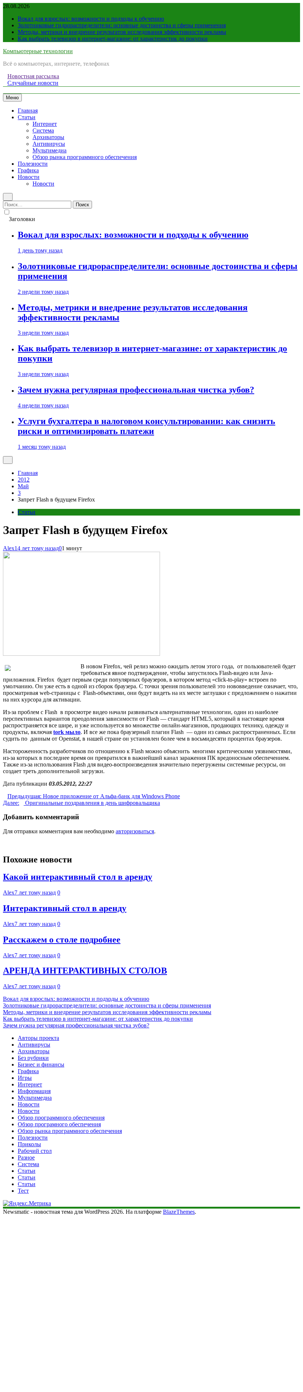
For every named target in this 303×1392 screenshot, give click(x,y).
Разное (26, 1157)
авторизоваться (135, 831)
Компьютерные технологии (38, 51)
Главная (28, 110)
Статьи (26, 117)
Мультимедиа (50, 150)
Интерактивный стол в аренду (64, 908)
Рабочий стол (35, 1151)
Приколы (29, 1144)
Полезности (33, 164)
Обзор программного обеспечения (61, 1117)
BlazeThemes (179, 1212)
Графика (28, 170)
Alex (8, 548)
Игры (25, 1078)
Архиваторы (48, 137)
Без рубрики (33, 1058)
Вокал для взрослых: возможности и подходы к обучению (91, 18)
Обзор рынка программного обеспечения (85, 157)
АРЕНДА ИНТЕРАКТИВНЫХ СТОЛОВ (85, 970)
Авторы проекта (38, 1038)
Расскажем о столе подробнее (61, 939)
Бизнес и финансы (41, 1064)
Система (43, 130)
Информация (34, 1091)
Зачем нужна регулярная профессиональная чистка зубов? (136, 389)
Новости (29, 177)
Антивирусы (49, 144)
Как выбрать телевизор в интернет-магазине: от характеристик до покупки (113, 38)
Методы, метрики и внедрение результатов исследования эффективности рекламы (122, 32)
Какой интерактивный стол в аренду (77, 877)
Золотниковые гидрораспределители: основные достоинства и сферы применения (122, 25)
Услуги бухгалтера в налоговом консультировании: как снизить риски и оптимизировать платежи (146, 426)
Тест (23, 1191)
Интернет (45, 124)
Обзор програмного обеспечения (59, 1124)
